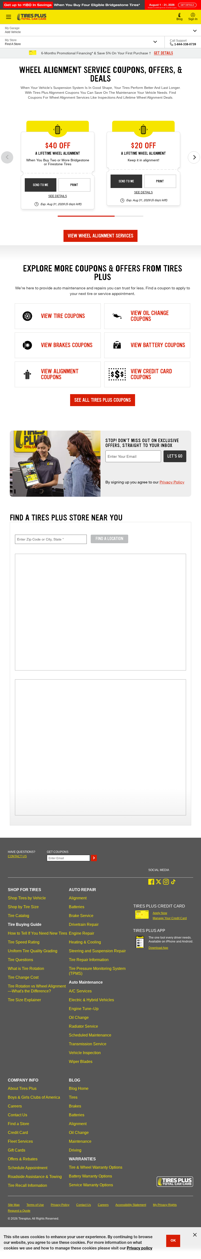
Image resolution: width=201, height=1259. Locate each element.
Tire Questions (20, 960)
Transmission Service (87, 1044)
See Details (57, 196)
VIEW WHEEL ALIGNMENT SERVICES (100, 235)
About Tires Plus (22, 1088)
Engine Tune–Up (84, 1009)
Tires (73, 1097)
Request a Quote (19, 1210)
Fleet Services (20, 1141)
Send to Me (40, 185)
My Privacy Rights (165, 1205)
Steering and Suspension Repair (97, 951)
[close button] (194, 1234)
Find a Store (18, 1124)
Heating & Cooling (85, 942)
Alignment (78, 898)
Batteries (76, 907)
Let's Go (174, 456)
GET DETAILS (163, 53)
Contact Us (17, 1115)
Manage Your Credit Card (170, 918)
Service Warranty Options (91, 1185)
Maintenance (80, 1141)
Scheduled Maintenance (90, 1035)
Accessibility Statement (130, 1205)
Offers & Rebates (23, 1159)
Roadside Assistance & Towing (35, 1177)
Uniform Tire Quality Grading (32, 951)
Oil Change (79, 1017)
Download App (158, 948)
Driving (75, 1150)
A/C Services (80, 991)
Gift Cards (16, 1150)
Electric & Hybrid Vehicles (91, 1000)
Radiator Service (83, 1026)
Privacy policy (139, 1249)
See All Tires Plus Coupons (102, 400)
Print (74, 185)
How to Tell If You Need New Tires (37, 933)
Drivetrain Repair (84, 924)
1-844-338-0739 (185, 44)
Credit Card (18, 1132)
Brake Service (81, 916)
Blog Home (78, 1088)
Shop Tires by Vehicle (27, 898)
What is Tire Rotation (26, 968)
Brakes (75, 1106)
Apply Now (160, 913)
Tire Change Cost (23, 977)
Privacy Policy (172, 482)
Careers (15, 1106)
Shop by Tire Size (23, 907)
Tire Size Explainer (24, 1000)
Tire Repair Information (89, 960)
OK (173, 1241)
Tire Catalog (18, 916)
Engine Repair (81, 933)
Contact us (17, 856)
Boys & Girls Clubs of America (34, 1097)
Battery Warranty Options (90, 1176)
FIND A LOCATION (109, 538)
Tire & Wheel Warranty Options (95, 1167)
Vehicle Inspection (85, 1053)
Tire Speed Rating (23, 942)
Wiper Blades (80, 1061)
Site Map (14, 1205)
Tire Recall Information (27, 1185)
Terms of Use (35, 1205)
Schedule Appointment (27, 1168)
